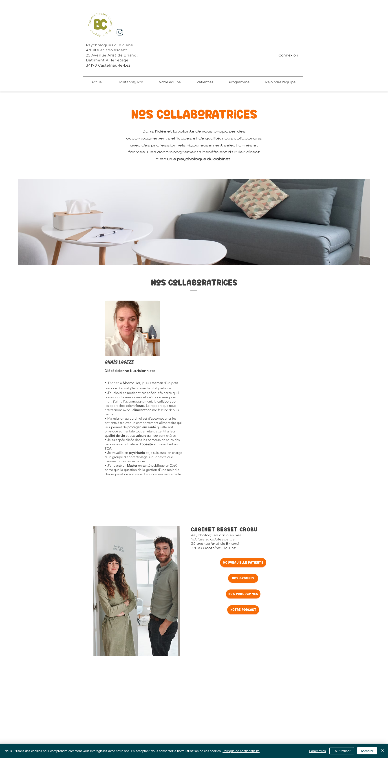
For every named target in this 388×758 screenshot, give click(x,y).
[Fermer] (382, 750)
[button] (170, 82)
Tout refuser (342, 751)
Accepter (367, 751)
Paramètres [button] (317, 751)
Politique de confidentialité (241, 751)
